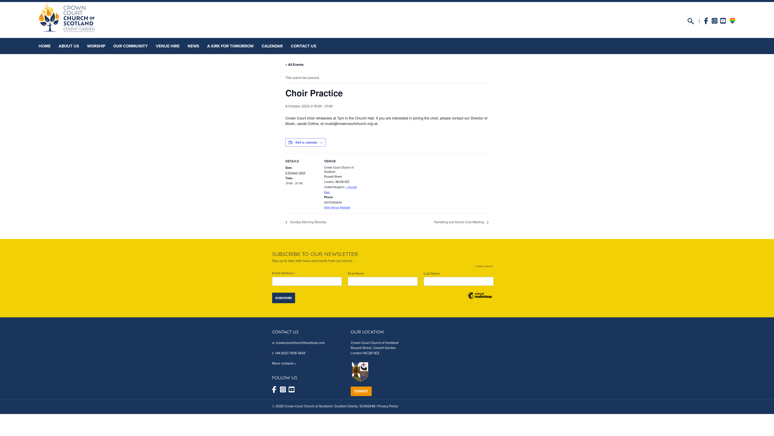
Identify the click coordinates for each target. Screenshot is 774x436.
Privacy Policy (388, 406)
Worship (96, 46)
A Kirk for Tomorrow (230, 46)
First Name (356, 273)
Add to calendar (306, 142)
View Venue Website (337, 207)
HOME (45, 46)
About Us (69, 46)
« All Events (294, 64)
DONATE (361, 391)
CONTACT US (303, 46)
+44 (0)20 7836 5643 (290, 353)
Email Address (284, 273)
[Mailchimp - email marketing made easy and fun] (480, 298)
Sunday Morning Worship (307, 222)
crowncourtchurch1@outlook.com (300, 342)
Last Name (432, 273)
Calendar (272, 46)
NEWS (193, 46)
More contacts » (284, 363)
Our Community (130, 46)
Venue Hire (168, 46)
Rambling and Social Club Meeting (459, 222)
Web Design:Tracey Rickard (292, 411)
